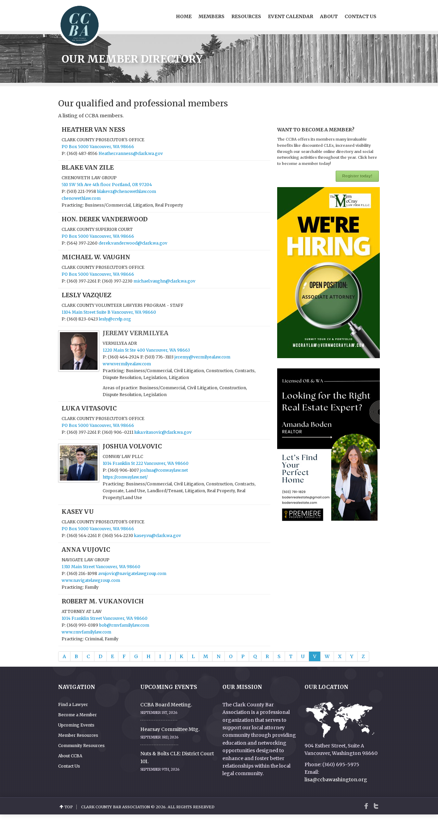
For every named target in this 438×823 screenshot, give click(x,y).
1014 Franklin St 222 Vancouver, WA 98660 (146, 463)
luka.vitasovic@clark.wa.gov (163, 432)
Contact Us (360, 16)
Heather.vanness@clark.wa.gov (131, 153)
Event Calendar (290, 16)
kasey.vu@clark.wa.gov (157, 535)
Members (211, 16)
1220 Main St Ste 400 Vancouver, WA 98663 (146, 350)
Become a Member (77, 714)
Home (184, 16)
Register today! (357, 176)
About (329, 16)
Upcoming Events (76, 725)
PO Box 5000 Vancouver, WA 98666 (98, 146)
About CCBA (70, 755)
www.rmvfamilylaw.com (86, 632)
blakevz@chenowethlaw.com (126, 191)
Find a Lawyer (73, 704)
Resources (246, 16)
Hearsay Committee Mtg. (169, 729)
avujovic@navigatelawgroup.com (132, 573)
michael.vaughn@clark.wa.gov (164, 281)
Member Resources (78, 735)
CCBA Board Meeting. (166, 705)
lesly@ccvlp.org (115, 319)
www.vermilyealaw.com (127, 363)
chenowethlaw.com (81, 198)
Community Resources (81, 745)
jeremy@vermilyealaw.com (202, 357)
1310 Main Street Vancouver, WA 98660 (101, 566)
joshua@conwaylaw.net (164, 470)
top (68, 807)
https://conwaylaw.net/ (125, 477)
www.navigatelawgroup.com (91, 580)
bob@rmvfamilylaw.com (124, 625)
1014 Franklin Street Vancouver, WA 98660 (104, 618)
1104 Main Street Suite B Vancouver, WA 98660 (109, 312)
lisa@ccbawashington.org (336, 779)
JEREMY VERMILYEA (135, 333)
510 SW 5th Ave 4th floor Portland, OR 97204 (107, 184)
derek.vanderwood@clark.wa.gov (133, 243)
